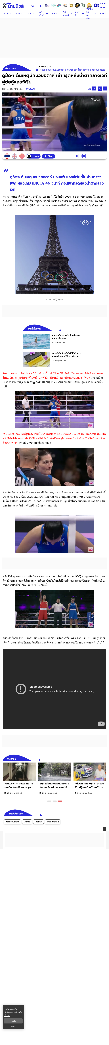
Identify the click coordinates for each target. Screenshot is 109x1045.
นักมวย (27, 821)
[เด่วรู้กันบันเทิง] (59, 5)
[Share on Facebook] (94, 88)
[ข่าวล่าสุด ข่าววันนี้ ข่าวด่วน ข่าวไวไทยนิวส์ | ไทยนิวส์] (15, 5)
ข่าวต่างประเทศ (12, 821)
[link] (54, 341)
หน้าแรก (43, 66)
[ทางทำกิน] (71, 5)
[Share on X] (100, 88)
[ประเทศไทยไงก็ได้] (89, 5)
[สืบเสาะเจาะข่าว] (47, 5)
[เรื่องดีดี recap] (53, 5)
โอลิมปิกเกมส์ (53, 821)
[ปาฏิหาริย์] (77, 5)
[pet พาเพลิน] (65, 5)
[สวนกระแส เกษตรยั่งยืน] (83, 5)
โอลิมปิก (38, 821)
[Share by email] (105, 88)
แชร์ (89, 89)
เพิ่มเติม (7, 1015)
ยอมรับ (13, 1021)
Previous (101, 758)
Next (105, 758)
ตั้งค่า (13, 1026)
